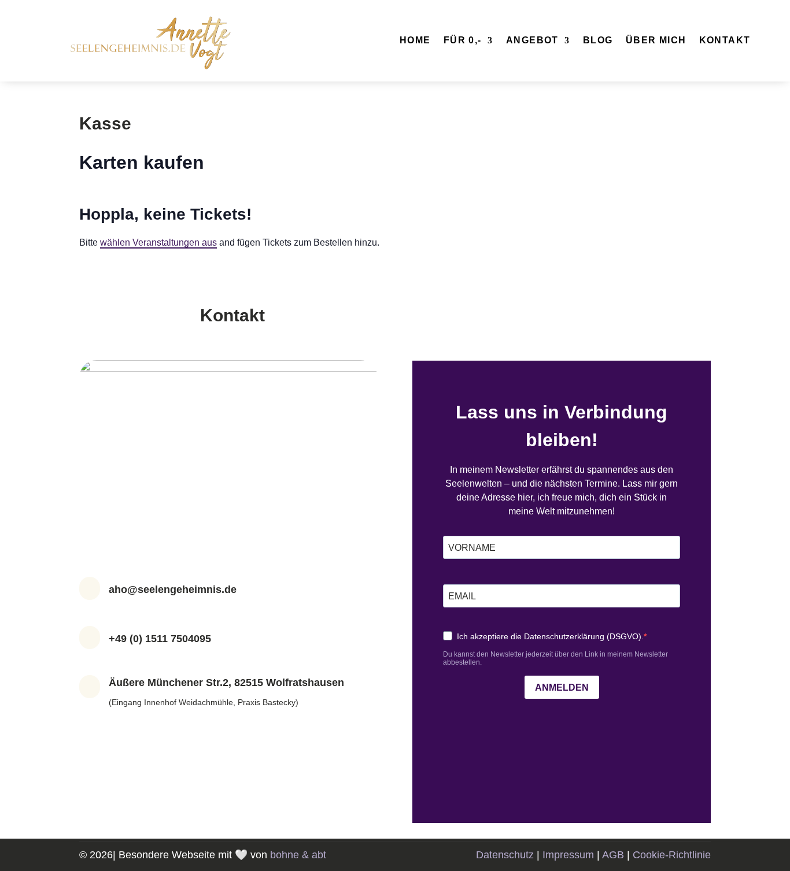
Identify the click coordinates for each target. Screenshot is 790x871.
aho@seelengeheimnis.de (173, 589)
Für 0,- (463, 40)
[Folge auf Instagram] (240, 735)
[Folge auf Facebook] (217, 735)
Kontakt (725, 40)
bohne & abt (298, 855)
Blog (598, 40)
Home (415, 40)
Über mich (656, 40)
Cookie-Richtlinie (672, 855)
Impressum (568, 855)
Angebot (532, 40)
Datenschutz (505, 855)
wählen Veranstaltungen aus (158, 242)
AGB (613, 855)
